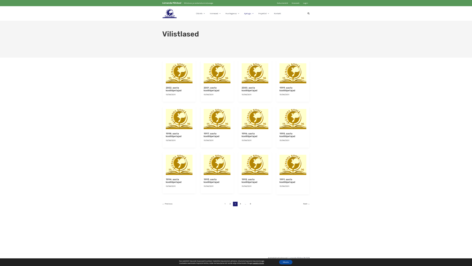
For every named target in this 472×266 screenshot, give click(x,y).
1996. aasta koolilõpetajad (249, 135)
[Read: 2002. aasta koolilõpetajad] (179, 73)
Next (306, 204)
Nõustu (286, 262)
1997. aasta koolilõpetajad (211, 135)
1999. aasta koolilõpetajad (287, 89)
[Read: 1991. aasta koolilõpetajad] (293, 164)
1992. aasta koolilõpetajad (249, 180)
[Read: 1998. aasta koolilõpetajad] (179, 119)
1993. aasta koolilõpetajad (211, 180)
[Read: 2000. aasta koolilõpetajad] (255, 73)
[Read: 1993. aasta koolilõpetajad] (217, 164)
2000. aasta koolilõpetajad (249, 89)
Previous (167, 204)
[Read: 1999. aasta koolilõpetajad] (293, 73)
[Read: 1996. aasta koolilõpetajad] (255, 119)
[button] (203, 13)
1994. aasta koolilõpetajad (173, 180)
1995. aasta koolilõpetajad (287, 135)
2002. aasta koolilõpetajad (173, 89)
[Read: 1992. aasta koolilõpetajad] (255, 164)
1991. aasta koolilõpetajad (287, 180)
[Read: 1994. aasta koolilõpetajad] (179, 164)
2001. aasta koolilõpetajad (211, 89)
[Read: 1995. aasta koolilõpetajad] (293, 119)
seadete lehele (258, 263)
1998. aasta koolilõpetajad (173, 135)
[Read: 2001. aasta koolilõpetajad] (217, 73)
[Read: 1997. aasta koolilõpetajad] (217, 119)
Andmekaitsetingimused (277, 258)
